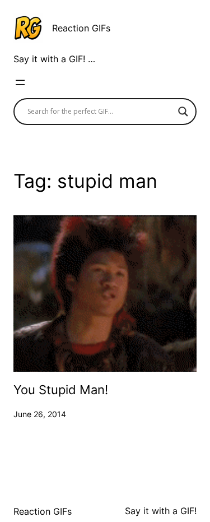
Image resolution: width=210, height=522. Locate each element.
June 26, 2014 (39, 414)
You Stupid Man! (60, 390)
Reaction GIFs (81, 28)
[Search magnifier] (183, 111)
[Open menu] (20, 82)
